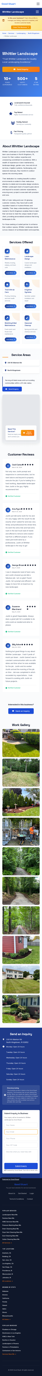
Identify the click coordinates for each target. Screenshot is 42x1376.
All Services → (7, 1243)
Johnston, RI (6, 1277)
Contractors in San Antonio (11, 1350)
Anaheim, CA (6, 1253)
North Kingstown (33, 33)
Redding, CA (6, 1256)
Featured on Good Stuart (10, 1179)
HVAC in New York (8, 1336)
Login (32, 1193)
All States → (6, 1319)
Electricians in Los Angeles (11, 1333)
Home (4, 33)
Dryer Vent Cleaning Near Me (12, 1232)
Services (11, 33)
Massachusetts (7, 1316)
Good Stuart (9, 3)
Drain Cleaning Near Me (10, 1229)
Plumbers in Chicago (9, 1329)
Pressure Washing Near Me (11, 1225)
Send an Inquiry (23, 711)
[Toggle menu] (38, 4)
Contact (30, 1199)
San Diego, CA (7, 1267)
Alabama (5, 1291)
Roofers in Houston (9, 1340)
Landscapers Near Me (9, 1214)
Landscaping (21, 33)
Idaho (4, 1309)
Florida (4, 1302)
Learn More (9, 273)
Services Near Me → (9, 1354)
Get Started (22, 1193)
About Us (11, 1193)
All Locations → (7, 1281)
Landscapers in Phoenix (10, 1343)
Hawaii (4, 1305)
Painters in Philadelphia (10, 1347)
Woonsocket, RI (7, 1274)
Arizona (5, 1295)
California (5, 1298)
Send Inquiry (22, 69)
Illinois (4, 1312)
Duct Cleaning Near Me (10, 1236)
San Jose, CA (6, 1260)
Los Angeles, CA (7, 1263)
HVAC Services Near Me (10, 1222)
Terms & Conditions (16, 1199)
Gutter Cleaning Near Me (10, 1239)
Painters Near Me (8, 1218)
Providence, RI (7, 1270)
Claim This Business (20, 27)
